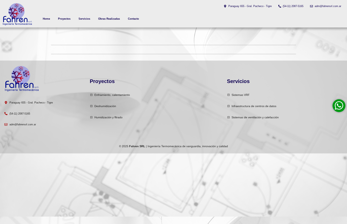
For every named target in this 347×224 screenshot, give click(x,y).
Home (46, 18)
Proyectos (64, 18)
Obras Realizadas (109, 18)
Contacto (133, 18)
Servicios (84, 18)
